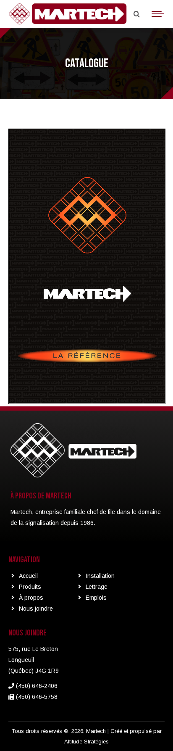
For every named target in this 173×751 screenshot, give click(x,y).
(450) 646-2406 (36, 685)
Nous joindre (36, 608)
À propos (31, 597)
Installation (100, 575)
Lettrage (96, 586)
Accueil (28, 575)
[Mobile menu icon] (158, 13)
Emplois (96, 597)
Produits (30, 586)
